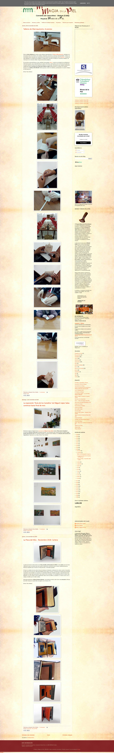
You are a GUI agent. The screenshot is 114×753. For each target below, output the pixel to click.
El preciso (58, 22)
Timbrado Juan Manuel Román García (82, 419)
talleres (51, 62)
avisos (76, 358)
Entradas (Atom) (31, 737)
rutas (76, 373)
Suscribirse (83, 142)
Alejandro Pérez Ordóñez (81, 523)
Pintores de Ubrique (78, 407)
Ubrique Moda (77, 427)
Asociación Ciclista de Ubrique (80, 384)
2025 (77, 436)
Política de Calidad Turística (48, 22)
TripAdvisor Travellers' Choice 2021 (81, 101)
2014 (77, 486)
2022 (77, 441)
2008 (77, 497)
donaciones (29, 728)
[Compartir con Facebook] (27, 395)
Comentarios (78, 152)
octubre (78, 462)
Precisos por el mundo (68, 22)
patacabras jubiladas (79, 365)
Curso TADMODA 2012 (79, 390)
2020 (77, 445)
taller (28, 393)
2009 (77, 495)
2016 (77, 482)
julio (78, 467)
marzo (78, 474)
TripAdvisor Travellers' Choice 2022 (81, 100)
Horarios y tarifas (36, 22)
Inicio (48, 735)
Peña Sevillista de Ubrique (80, 405)
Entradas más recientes (28, 735)
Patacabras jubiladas (79, 22)
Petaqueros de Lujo (78, 353)
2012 (77, 489)
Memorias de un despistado (80, 399)
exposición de (42, 430)
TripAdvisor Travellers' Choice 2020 (81, 103)
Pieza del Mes (34, 728)
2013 (77, 488)
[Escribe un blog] (25, 395)
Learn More (83, 3)
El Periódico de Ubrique (79, 392)
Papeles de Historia (78, 404)
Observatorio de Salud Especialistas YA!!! (83, 402)
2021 (77, 443)
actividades (77, 356)
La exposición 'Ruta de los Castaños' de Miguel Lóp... (84, 456)
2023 (77, 440)
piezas (76, 366)
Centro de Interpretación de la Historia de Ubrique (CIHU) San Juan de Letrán (82, 388)
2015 (77, 484)
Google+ (2, 752)
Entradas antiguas (67, 735)
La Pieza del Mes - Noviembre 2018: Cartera (40, 540)
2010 (77, 493)
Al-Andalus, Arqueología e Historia (81, 382)
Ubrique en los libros (79, 425)
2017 (77, 480)
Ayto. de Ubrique (79, 525)
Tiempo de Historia (78, 417)
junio (78, 469)
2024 (77, 438)
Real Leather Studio (78, 409)
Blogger (78, 749)
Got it (88, 3)
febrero (78, 476)
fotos (76, 363)
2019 (77, 447)
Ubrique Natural (78, 428)
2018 (77, 449)
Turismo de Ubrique (78, 421)
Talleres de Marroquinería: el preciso (37, 29)
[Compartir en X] (26, 395)
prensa (76, 370)
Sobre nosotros (26, 22)
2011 (77, 491)
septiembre (79, 463)
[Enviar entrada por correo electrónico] (47, 392)
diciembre (79, 450)
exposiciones (29, 530)
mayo (78, 471)
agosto (78, 465)
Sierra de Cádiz (78, 410)
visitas (76, 376)
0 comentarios (42, 392)
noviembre (79, 452)
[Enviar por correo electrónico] (24, 395)
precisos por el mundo (79, 368)
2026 (77, 434)
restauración (77, 371)
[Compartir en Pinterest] (29, 395)
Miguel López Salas (49, 430)
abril (78, 472)
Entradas (78, 150)
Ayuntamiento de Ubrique (79, 385)
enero (78, 478)
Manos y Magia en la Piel (81, 527)
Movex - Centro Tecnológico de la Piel (82, 400)
